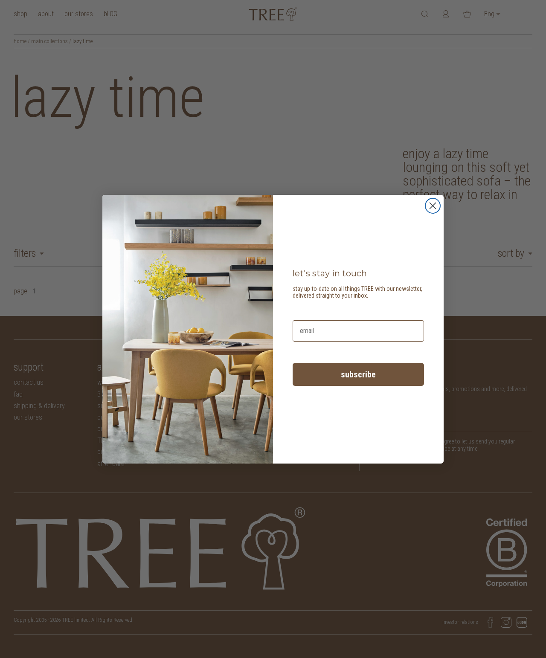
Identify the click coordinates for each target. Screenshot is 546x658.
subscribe (358, 374)
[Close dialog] (432, 205)
